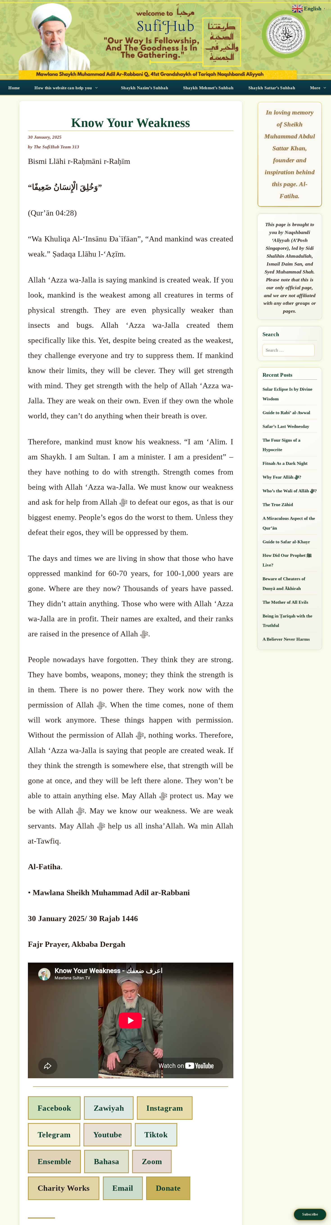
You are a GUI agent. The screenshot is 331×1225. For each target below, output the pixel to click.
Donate (168, 1188)
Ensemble (54, 1161)
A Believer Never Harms (286, 639)
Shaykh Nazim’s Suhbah (144, 87)
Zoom (152, 1161)
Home (14, 87)
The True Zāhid (278, 504)
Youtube (107, 1134)
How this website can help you (63, 87)
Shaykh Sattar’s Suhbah (271, 87)
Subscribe (310, 1214)
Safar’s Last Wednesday (286, 426)
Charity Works (64, 1188)
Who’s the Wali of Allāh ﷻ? (290, 490)
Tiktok (156, 1134)
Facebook (54, 1108)
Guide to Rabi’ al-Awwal (286, 412)
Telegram (54, 1134)
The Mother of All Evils (285, 602)
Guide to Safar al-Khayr (286, 541)
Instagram (164, 1108)
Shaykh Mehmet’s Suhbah (208, 87)
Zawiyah (109, 1108)
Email (122, 1188)
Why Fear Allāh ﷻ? (282, 477)
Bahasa (106, 1161)
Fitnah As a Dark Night (285, 463)
